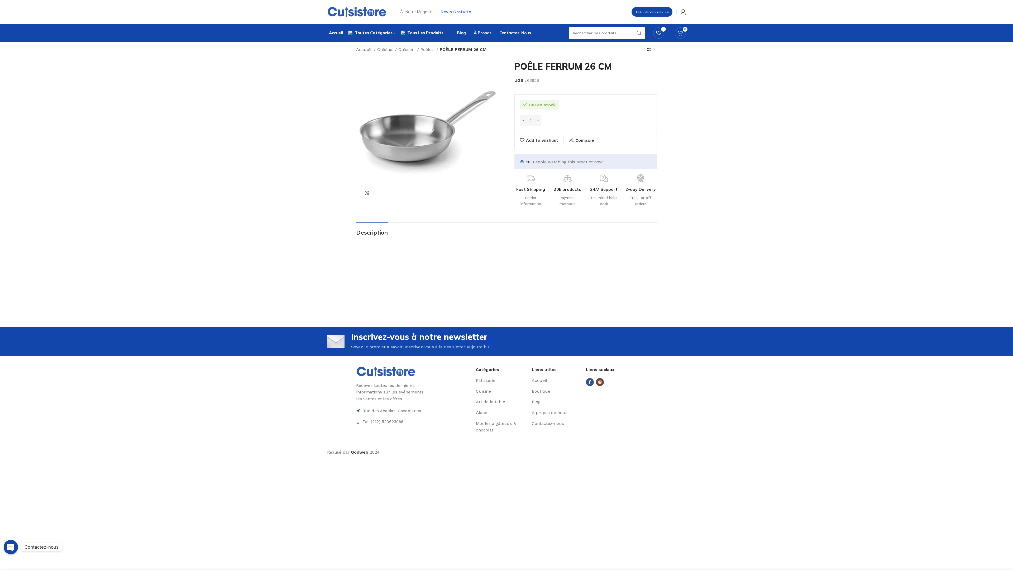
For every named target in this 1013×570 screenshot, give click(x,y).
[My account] (683, 12)
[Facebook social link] (590, 382)
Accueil (364, 49)
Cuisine (385, 49)
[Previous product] (643, 50)
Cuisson (407, 49)
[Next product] (654, 50)
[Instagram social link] (600, 382)
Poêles (428, 49)
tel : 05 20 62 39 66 (652, 12)
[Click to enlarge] (366, 193)
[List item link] (502, 380)
